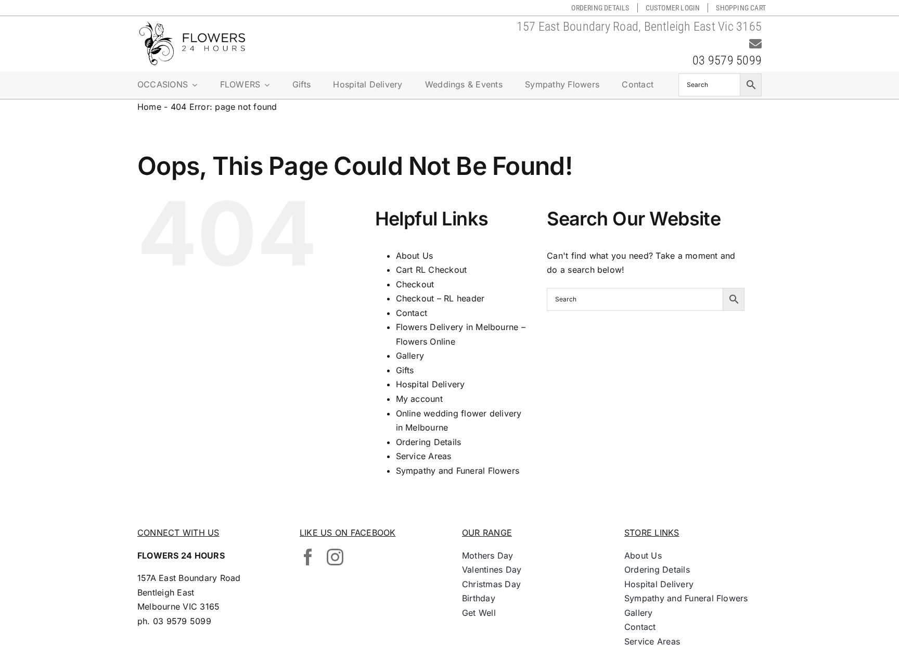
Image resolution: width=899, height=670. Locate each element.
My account (419, 399)
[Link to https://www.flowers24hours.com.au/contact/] (755, 43)
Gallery (410, 355)
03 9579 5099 (727, 60)
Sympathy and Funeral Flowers (458, 470)
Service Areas (424, 456)
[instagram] (335, 557)
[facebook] (308, 557)
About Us (414, 255)
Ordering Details (428, 442)
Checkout (415, 284)
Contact (412, 313)
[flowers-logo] (192, 25)
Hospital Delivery (430, 384)
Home (149, 107)
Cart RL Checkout (431, 269)
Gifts (405, 370)
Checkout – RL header (440, 298)
